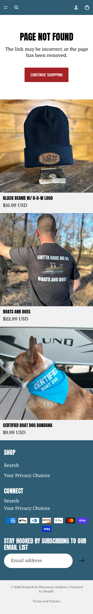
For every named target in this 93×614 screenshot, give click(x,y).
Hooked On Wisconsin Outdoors (45, 587)
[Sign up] (82, 561)
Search (11, 465)
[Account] (76, 7)
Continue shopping (46, 74)
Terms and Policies (46, 601)
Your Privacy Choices (27, 475)
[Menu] (5, 7)
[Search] (16, 7)
